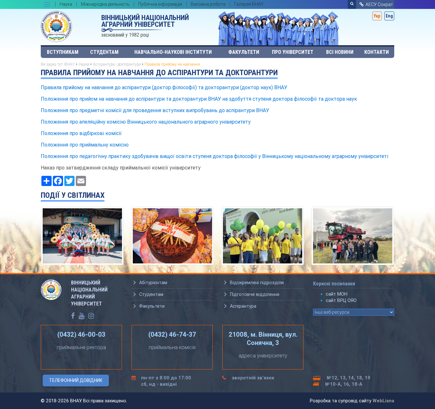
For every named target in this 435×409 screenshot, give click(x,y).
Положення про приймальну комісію (85, 144)
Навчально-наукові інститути (173, 52)
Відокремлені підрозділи (257, 282)
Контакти (376, 52)
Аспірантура (243, 306)
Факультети (243, 52)
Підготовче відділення (254, 294)
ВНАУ (69, 64)
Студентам (104, 52)
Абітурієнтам (153, 282)
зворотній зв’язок (253, 378)
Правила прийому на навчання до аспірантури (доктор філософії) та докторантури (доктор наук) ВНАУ (164, 87)
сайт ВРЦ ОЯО (341, 300)
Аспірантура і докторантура (117, 64)
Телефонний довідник (76, 380)
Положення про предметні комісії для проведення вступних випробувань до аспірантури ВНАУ (155, 110)
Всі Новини (339, 52)
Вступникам (62, 52)
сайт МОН (336, 294)
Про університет (292, 52)
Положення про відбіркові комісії (81, 133)
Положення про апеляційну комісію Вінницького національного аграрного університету (146, 121)
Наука (84, 64)
